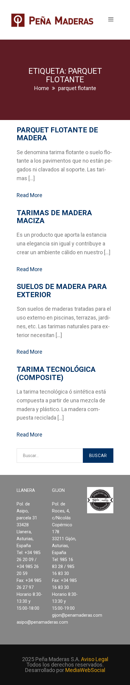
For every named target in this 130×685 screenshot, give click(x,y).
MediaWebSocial (85, 670)
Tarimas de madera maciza (54, 217)
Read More (29, 195)
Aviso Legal (94, 659)
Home (41, 88)
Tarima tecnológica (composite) (56, 373)
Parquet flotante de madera (57, 134)
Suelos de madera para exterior (62, 290)
